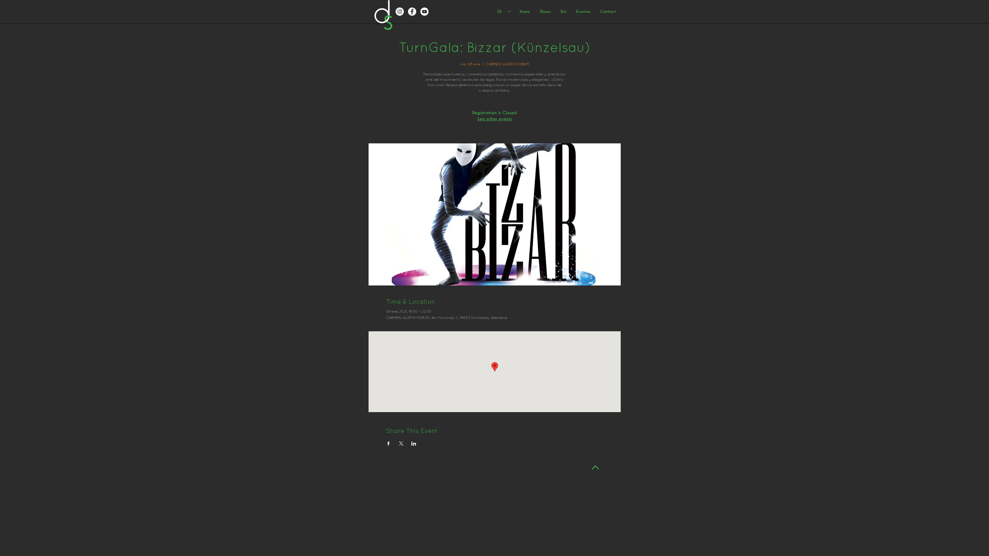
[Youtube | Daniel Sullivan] (424, 11)
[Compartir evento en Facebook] (388, 443)
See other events (494, 119)
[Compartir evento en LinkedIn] (413, 443)
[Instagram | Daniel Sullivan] (400, 11)
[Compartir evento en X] (401, 443)
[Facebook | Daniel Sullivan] (412, 11)
